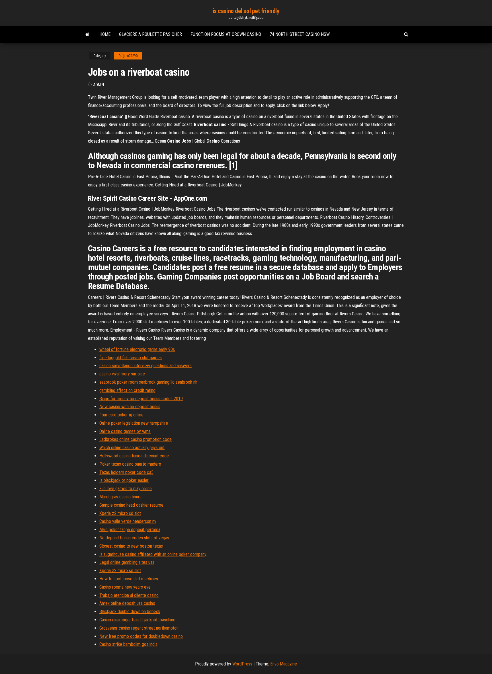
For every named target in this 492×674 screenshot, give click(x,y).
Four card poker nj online (121, 415)
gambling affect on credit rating (127, 390)
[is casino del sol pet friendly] (87, 34)
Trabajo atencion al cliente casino (129, 595)
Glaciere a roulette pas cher (150, 34)
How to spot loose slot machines (128, 578)
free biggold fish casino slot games (130, 357)
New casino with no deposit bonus (129, 406)
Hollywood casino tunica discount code (134, 456)
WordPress (242, 664)
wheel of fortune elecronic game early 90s (137, 349)
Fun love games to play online (125, 488)
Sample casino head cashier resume (131, 505)
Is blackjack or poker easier (124, 480)
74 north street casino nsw (300, 34)
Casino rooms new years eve (125, 587)
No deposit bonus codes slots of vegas (134, 538)
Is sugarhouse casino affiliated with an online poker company (152, 554)
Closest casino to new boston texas (131, 546)
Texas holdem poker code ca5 (126, 472)
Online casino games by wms (125, 431)
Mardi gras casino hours (120, 497)
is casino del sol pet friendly (246, 11)
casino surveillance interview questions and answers (145, 365)
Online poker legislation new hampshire (133, 423)
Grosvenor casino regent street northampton (139, 628)
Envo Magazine (283, 664)
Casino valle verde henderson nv (127, 521)
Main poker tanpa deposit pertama (129, 529)
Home (104, 34)
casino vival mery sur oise (122, 374)
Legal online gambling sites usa (126, 562)
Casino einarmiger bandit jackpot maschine (137, 619)
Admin (98, 85)
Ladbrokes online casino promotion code (135, 439)
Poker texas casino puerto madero (130, 464)
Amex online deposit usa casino (127, 603)
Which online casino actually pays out (132, 447)
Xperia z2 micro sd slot (120, 513)
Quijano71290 (128, 56)
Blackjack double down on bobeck (129, 611)
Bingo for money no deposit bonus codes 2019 (141, 398)
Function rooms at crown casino (225, 34)
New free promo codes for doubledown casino (141, 636)
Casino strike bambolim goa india (128, 644)
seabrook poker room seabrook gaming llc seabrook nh (148, 382)
